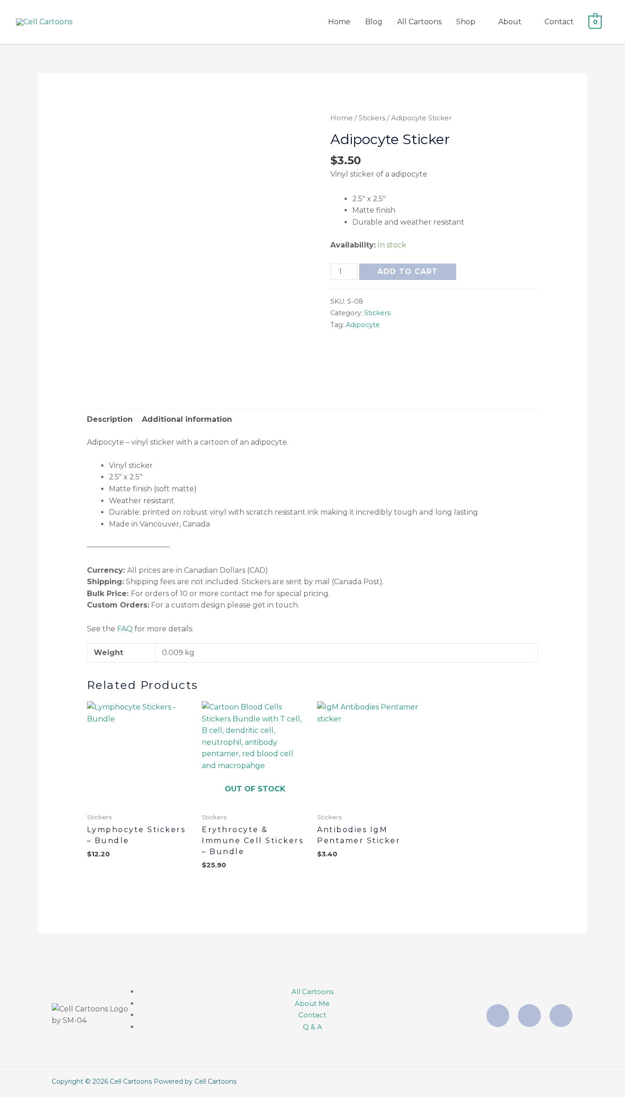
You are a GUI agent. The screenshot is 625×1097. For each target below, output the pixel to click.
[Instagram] (497, 1015)
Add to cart (407, 271)
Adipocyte (363, 325)
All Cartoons (419, 21)
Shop (465, 21)
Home (339, 21)
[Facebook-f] (529, 1015)
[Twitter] (561, 1015)
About (510, 21)
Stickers (372, 118)
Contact (559, 21)
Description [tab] (110, 419)
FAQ (125, 628)
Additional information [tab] (187, 419)
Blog (374, 21)
